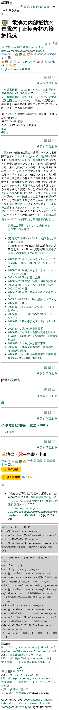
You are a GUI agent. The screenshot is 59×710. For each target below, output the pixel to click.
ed (12, 47)
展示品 (15, 380)
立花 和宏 (51, 43)
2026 (27, 699)
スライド (43, 47)
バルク (21, 171)
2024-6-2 (10, 114)
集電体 (37, 160)
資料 (26, 47)
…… (13, 58)
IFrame (33, 47)
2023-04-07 (15, 277)
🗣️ (53, 62)
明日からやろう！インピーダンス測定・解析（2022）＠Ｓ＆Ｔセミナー (32, 262)
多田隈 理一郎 (19, 689)
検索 (7, 47)
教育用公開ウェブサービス (25, 655)
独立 (19, 204)
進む (51, 83)
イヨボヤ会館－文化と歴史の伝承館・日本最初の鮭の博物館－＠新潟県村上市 (33, 335)
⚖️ (7, 65)
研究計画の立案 (31, 277)
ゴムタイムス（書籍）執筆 (37, 285)
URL (43, 425)
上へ (4, 14)
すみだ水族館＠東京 (34, 343)
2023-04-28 (15, 281)
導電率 (31, 171)
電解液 (45, 156)
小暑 (24, 288)
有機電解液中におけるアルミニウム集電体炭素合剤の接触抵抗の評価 (28, 91)
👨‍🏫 (4, 22)
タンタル (38, 207)
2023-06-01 (15, 285)
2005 (41, 253)
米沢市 (27, 693)
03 (47, 396)
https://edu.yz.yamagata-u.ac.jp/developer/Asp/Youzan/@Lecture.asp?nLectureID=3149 (33, 511)
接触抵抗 (48, 160)
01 (47, 146)
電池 (5, 132)
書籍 (23, 425)
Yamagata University (14, 707)
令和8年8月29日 (39, 6)
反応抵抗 (25, 160)
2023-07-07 (15, 288)
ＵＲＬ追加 (7, 432)
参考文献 (11, 425)
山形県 (20, 693)
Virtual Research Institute (34, 703)
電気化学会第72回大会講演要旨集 (32, 251)
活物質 (13, 160)
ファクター (21, 156)
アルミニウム (9, 193)
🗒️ (14, 62)
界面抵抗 (27, 185)
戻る (42, 83)
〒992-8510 (8, 693)
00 (47, 83)
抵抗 (53, 200)
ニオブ (50, 207)
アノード (17, 196)
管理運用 (6, 662)
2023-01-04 (15, 270)
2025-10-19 (15, 303)
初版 (20, 121)
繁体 (27, 69)
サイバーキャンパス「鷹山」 (27, 675)
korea (14, 69)
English (5, 69)
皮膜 (48, 200)
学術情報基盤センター (40, 662)
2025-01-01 (15, 292)
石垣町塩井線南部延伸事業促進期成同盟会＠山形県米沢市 (32, 356)
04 (47, 418)
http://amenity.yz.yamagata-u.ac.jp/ (23, 51)
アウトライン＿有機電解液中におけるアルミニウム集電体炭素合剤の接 (28, 96)
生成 (6, 207)
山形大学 (21, 662)
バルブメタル (22, 207)
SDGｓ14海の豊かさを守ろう (39, 299)
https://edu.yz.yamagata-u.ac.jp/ (33, 658)
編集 (19, 47)
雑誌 (33, 425)
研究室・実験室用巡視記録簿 (39, 281)
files (3, 128)
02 (47, 373)
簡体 (21, 69)
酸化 (25, 196)
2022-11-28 (15, 259)
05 (47, 447)
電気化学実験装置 (32, 328)
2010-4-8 (10, 121)
